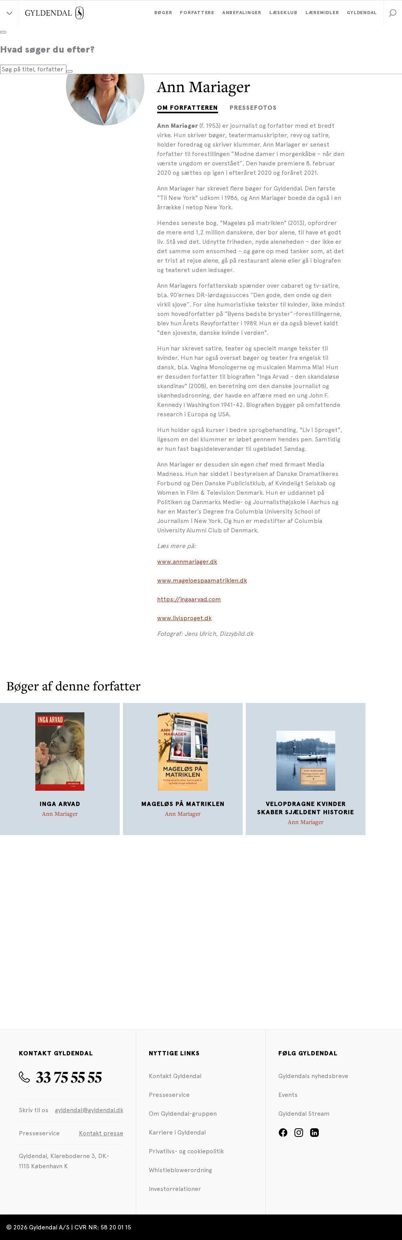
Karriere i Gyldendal (177, 1132)
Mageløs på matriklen (183, 804)
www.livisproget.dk (184, 618)
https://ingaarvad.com (189, 599)
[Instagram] (298, 1135)
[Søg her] (69, 71)
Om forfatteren (187, 108)
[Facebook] (283, 1135)
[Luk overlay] (3, 32)
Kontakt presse (101, 1133)
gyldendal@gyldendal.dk (89, 1110)
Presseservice (169, 1094)
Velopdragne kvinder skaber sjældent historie (305, 808)
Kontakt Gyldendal (175, 1076)
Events (288, 1094)
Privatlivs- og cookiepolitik (186, 1151)
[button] (393, 12)
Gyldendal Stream (304, 1113)
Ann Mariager (60, 813)
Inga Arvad (60, 804)
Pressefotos (253, 108)
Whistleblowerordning (180, 1170)
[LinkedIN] (314, 1135)
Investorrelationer (175, 1189)
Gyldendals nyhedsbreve (313, 1076)
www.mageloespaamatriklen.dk (202, 580)
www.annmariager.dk (187, 561)
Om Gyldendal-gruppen (183, 1113)
